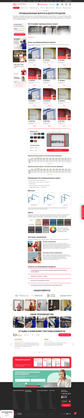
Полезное (50, 403)
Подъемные (39, 402)
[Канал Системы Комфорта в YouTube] (64, 397)
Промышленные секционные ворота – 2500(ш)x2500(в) (34, 103)
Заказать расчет (35, 1)
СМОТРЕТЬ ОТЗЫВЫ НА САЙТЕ (19, 34)
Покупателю (42, 1)
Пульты (38, 392)
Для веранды (27, 406)
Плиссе (14, 392)
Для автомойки (39, 406)
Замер (50, 393)
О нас (50, 392)
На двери (26, 396)
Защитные (27, 400)
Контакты (59, 1)
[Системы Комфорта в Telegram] (66, 397)
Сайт (32, 334)
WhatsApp (37, 334)
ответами (14, 19)
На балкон (26, 399)
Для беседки (27, 404)
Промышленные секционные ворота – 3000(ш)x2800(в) (34, 123)
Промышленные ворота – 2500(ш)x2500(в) (62, 82)
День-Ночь (59, 7)
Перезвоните (52, 4)
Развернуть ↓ (31, 37)
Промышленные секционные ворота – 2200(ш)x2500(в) (34, 82)
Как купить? (51, 405)
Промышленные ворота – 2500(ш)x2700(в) (47, 103)
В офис (14, 395)
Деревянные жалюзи (34, 7)
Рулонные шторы (25, 7)
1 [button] (38, 352)
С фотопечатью (27, 409)
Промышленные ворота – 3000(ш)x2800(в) (47, 123)
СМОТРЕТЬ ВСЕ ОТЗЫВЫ (64, 334)
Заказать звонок (20, 85)
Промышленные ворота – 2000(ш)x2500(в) (62, 62)
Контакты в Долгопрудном (64, 391)
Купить (34, 64)
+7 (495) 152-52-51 (37, 45)
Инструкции (51, 406)
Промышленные (40, 408)
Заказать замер (44, 4)
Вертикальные (15, 403)
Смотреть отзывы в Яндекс (19, 32)
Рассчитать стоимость (58, 150)
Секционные (39, 403)
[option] (21, 296)
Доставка (50, 400)
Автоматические (16, 408)
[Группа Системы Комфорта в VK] (62, 397)
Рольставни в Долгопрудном (28, 391)
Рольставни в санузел (51, 7)
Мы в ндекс (19, 335)
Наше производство (52, 408)
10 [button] (45, 352)
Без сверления (15, 405)
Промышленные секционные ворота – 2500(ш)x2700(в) (64, 103)
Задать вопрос (66, 405)
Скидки (51, 1)
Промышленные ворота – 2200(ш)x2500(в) (47, 82)
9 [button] (44, 352)
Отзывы (47, 1)
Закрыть (7, 415)
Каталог (16, 7)
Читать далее (17, 347)
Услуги (55, 1)
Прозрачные (27, 403)
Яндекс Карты (26, 334)
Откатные (38, 395)
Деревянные (15, 402)
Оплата (50, 396)
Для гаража (39, 399)
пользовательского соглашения (64, 415)
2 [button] (39, 352)
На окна (26, 393)
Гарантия (50, 402)
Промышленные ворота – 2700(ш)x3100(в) (62, 123)
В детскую (14, 399)
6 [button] (42, 352)
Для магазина (27, 407)
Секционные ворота (67, 7)
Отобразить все (49, 163)
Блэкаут (42, 7)
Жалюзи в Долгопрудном (18, 390)
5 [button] (41, 352)
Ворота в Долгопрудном (42, 390)
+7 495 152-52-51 (66, 393)
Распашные (39, 400)
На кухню (14, 396)
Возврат (50, 399)
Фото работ (29, 1)
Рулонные (38, 396)
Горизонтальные (16, 406)
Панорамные (39, 405)
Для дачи (26, 394)
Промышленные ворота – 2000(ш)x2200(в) (32, 62)
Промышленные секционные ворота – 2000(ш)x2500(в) (49, 62)
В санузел (26, 397)
